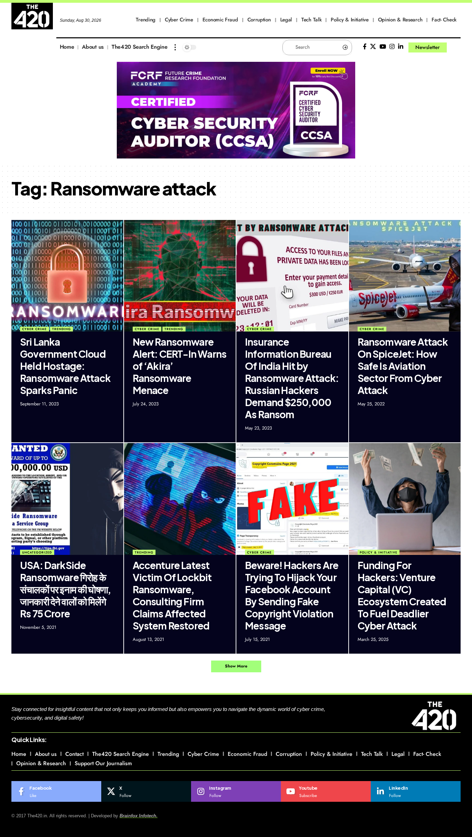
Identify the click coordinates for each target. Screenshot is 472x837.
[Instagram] (392, 47)
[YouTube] (383, 47)
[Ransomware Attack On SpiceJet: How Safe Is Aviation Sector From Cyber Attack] (405, 276)
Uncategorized (37, 552)
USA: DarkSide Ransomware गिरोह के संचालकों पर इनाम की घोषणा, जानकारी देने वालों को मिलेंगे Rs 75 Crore (65, 589)
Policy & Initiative (378, 552)
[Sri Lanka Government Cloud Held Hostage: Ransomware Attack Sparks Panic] (67, 276)
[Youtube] (326, 791)
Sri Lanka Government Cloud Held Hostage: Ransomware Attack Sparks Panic (65, 366)
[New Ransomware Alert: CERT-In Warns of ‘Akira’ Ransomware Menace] (180, 276)
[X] (373, 47)
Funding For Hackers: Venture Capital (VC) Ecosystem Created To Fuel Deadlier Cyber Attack (402, 595)
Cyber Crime (34, 329)
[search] (455, 47)
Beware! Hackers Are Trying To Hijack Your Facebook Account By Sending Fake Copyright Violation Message (291, 595)
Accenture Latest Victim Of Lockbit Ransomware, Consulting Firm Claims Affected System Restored (172, 595)
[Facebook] (364, 47)
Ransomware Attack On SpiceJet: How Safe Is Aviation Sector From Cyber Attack (403, 366)
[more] (175, 47)
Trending (61, 329)
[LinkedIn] (400, 47)
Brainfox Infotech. (139, 815)
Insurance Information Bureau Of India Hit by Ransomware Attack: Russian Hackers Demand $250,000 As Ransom (292, 378)
